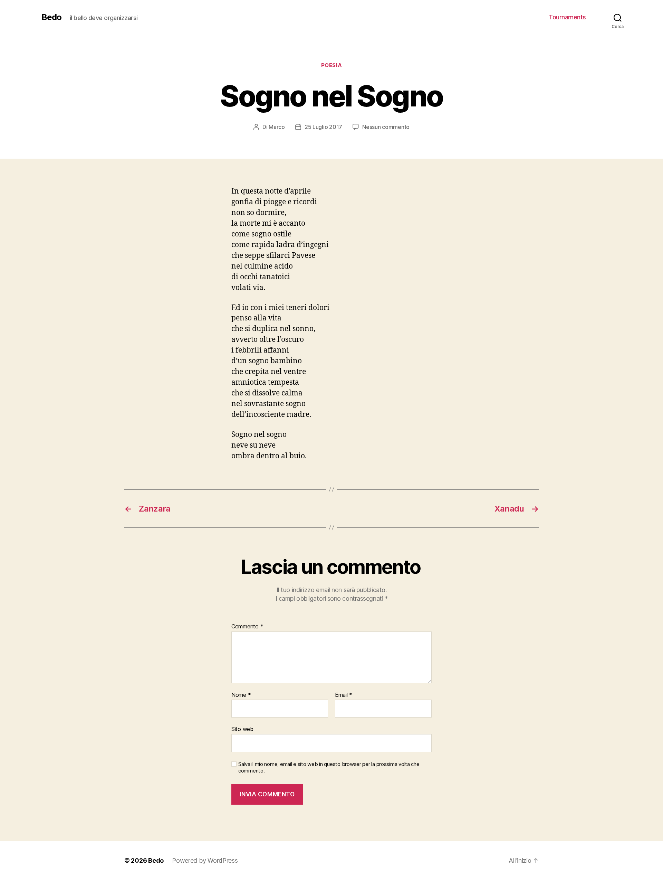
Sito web (242, 728)
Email (343, 695)
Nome (241, 695)
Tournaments (567, 17)
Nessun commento (386, 126)
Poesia (331, 65)
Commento (247, 627)
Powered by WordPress (205, 860)
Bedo (51, 17)
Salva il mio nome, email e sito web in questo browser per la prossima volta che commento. (329, 767)
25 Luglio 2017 (323, 126)
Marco (277, 126)
